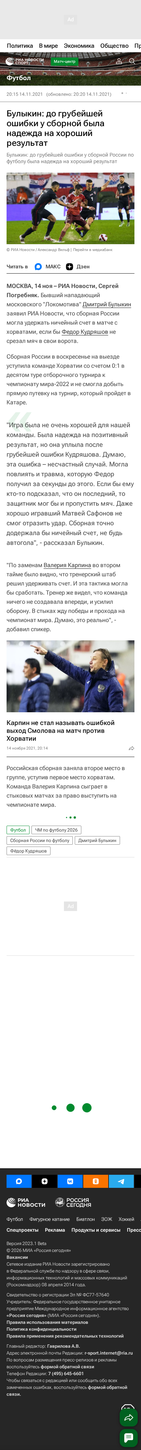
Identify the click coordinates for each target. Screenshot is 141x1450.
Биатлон (85, 1219)
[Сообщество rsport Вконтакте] (70, 1181)
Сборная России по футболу (39, 840)
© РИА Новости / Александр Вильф (38, 249)
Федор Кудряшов (85, 331)
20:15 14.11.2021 (25, 94)
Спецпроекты (22, 1230)
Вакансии (17, 1257)
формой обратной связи (67, 1366)
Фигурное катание (50, 1219)
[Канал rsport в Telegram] (121, 1181)
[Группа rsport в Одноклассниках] (95, 1181)
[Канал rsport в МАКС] (19, 1181)
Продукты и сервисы (95, 1230)
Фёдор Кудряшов (28, 850)
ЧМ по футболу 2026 (56, 830)
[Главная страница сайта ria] (7, 61)
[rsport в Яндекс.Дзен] (44, 1181)
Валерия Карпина (67, 565)
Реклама (55, 1230)
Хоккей (126, 1219)
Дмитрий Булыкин (107, 304)
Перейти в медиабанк (92, 249)
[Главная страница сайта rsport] (39, 61)
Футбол (18, 830)
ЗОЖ (106, 1219)
